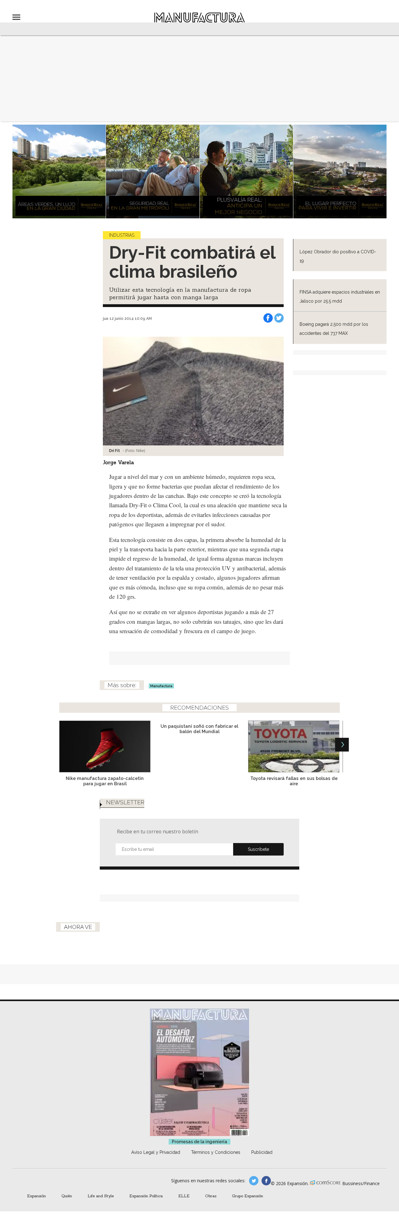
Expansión (36, 1195)
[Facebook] (268, 318)
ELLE (184, 1195)
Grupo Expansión (247, 1195)
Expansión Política (146, 1195)
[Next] (342, 745)
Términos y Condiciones (215, 1152)
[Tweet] (279, 318)
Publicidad (261, 1152)
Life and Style (101, 1195)
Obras (210, 1195)
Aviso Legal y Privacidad (155, 1152)
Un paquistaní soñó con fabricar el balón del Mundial (199, 728)
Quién (66, 1195)
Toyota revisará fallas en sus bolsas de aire (294, 781)
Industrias (121, 235)
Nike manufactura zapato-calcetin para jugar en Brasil (105, 781)
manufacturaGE (253, 1180)
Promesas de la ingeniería (199, 1141)
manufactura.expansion (266, 1180)
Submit (258, 849)
